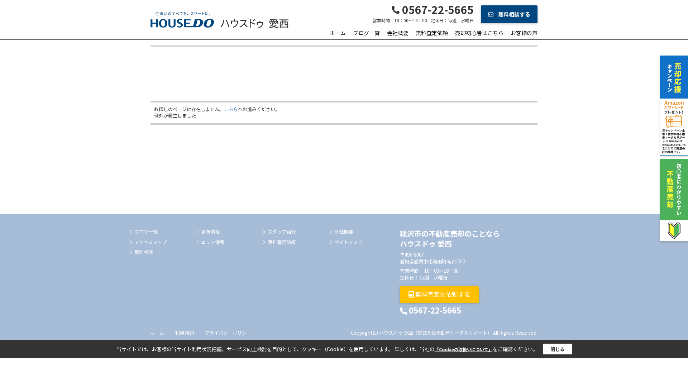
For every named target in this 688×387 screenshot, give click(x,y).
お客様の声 (524, 33)
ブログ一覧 (366, 33)
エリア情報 (212, 242)
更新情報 (210, 232)
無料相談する (513, 14)
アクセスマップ (150, 242)
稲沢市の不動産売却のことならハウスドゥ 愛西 (450, 238)
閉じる (557, 349)
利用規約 (184, 332)
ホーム (338, 33)
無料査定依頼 (432, 33)
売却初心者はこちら (479, 33)
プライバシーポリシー (228, 332)
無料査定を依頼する (442, 294)
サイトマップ (348, 242)
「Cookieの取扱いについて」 (464, 349)
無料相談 (143, 252)
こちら (231, 109)
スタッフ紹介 (282, 232)
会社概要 (397, 33)
